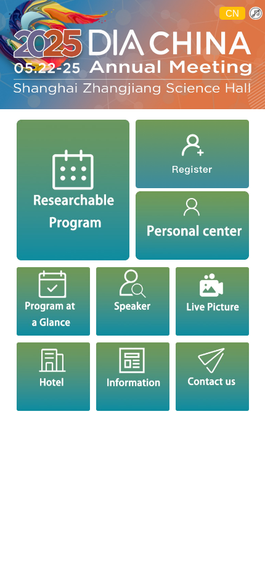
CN (232, 13)
